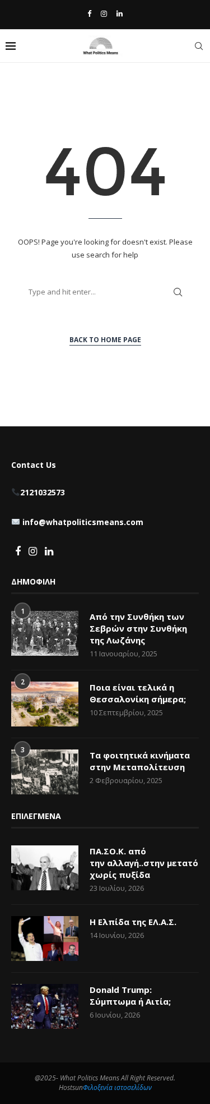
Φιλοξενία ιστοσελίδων (117, 1087)
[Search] (198, 46)
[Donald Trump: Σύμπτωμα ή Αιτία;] (44, 1006)
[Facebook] (89, 13)
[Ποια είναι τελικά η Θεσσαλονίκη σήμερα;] (44, 704)
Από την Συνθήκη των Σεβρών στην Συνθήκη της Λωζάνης (138, 628)
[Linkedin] (119, 13)
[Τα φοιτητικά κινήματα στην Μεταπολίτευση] (44, 771)
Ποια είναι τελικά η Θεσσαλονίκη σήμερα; (138, 693)
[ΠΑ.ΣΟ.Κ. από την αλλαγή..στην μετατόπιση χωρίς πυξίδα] (44, 867)
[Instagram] (104, 13)
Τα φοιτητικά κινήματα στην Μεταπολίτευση (140, 760)
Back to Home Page (105, 339)
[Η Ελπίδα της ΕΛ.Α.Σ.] (44, 938)
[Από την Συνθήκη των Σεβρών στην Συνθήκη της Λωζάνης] (44, 633)
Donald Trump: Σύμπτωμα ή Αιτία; (130, 995)
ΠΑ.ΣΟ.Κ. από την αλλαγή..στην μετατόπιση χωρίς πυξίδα (144, 862)
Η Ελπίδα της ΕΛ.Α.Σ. (133, 921)
